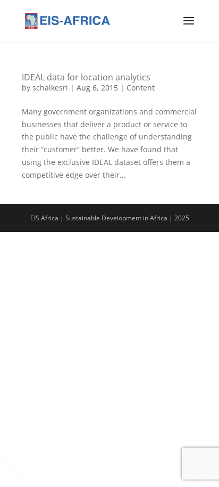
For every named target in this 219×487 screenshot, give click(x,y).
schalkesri (50, 87)
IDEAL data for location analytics (86, 77)
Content (141, 87)
